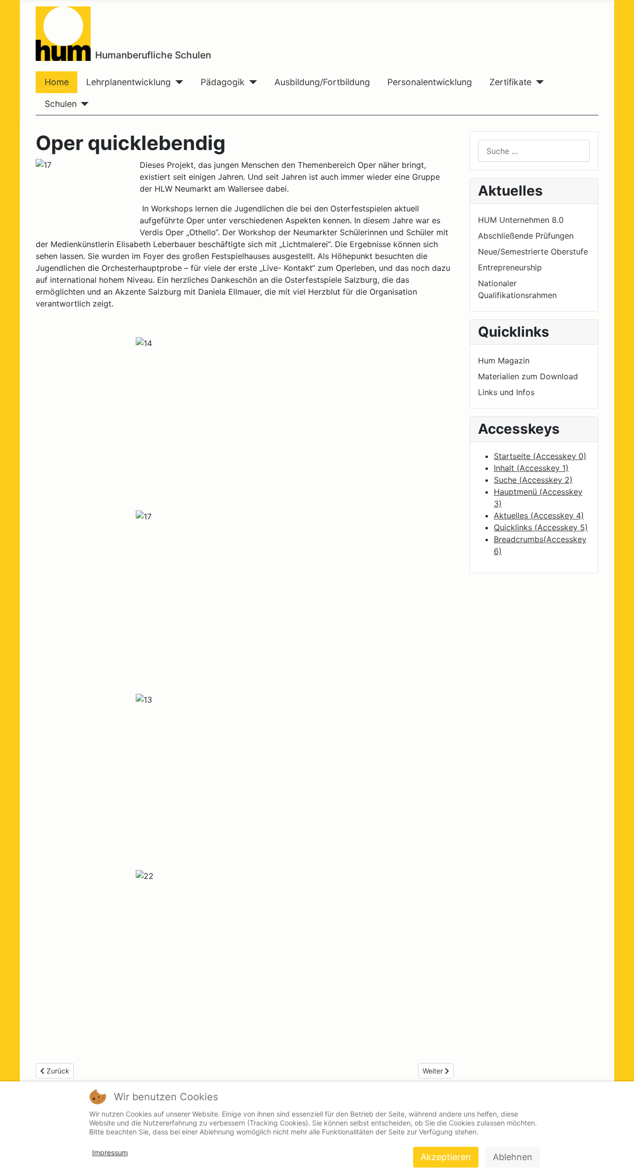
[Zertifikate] (537, 82)
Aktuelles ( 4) (539, 515)
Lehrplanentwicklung (128, 82)
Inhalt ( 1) (531, 468)
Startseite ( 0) (540, 456)
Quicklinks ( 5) (541, 527)
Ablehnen (512, 1157)
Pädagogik (223, 82)
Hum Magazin (503, 360)
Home (57, 82)
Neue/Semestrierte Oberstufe (533, 251)
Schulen (61, 104)
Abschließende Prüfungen (526, 236)
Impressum (110, 1152)
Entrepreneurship (510, 267)
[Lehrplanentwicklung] (177, 82)
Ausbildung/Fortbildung (322, 82)
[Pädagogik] (251, 82)
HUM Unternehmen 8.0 (521, 220)
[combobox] (534, 151)
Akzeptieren (446, 1157)
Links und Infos (506, 392)
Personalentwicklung (429, 82)
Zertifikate (510, 82)
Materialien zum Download (528, 376)
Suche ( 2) (533, 480)
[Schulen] (83, 104)
